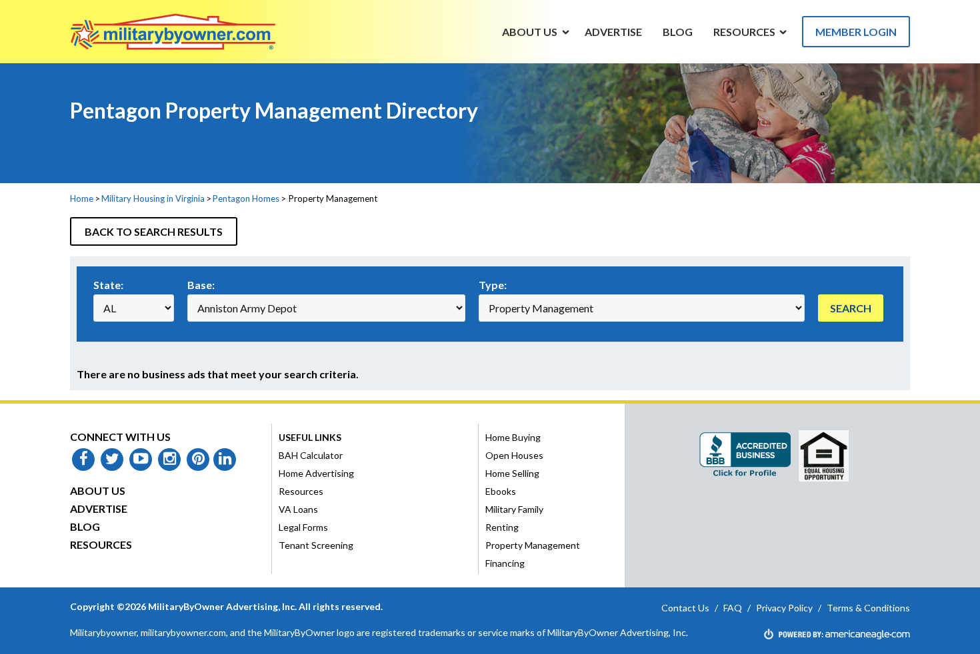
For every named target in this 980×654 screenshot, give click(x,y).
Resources (101, 544)
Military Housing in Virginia (153, 198)
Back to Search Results (154, 231)
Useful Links (310, 437)
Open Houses (514, 455)
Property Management (532, 545)
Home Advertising (316, 473)
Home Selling (512, 473)
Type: (493, 284)
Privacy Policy (784, 607)
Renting (502, 527)
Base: (201, 284)
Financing (505, 563)
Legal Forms (303, 527)
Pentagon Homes (246, 198)
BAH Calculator (311, 455)
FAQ (732, 607)
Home (81, 198)
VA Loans (298, 509)
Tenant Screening (316, 545)
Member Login (856, 31)
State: (108, 284)
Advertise (98, 508)
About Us (97, 490)
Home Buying (513, 437)
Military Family (514, 509)
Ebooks (500, 491)
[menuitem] (530, 31)
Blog (85, 526)
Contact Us (685, 607)
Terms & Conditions (868, 607)
